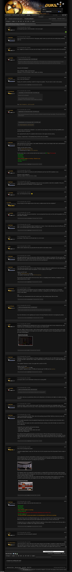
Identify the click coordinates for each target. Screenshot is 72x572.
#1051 (65, 27)
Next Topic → (64, 553)
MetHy (9, 447)
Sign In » (44, 9)
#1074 (65, 387)
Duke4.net (8, 15)
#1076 (65, 414)
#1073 (65, 377)
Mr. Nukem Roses (11, 542)
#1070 (65, 305)
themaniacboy (11, 288)
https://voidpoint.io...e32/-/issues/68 (27, 104)
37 (25, 21)
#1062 (65, 201)
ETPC (9, 27)
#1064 (65, 224)
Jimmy (9, 202)
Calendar (40, 16)
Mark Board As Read (10, 567)
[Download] (17, 553)
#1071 (65, 323)
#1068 (65, 266)
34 (18, 21)
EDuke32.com (16, 15)
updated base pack (25, 273)
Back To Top (29, 567)
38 (28, 21)
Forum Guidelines (52, 18)
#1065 (65, 236)
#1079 (65, 532)
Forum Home (24, 567)
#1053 (65, 47)
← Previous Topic (50, 553)
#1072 (65, 356)
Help (60, 11)
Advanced (63, 15)
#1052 (65, 36)
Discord (23, 15)
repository (53, 369)
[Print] (15, 553)
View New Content (61, 18)
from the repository (34, 150)
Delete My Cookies (18, 567)
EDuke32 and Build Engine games (15, 18)
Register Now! (49, 11)
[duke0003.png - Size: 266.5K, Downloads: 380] (25, 341)
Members (34, 15)
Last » (33, 21)
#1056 (65, 90)
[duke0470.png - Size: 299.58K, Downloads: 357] (24, 466)
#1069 (65, 287)
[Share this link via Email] (13, 553)
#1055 (65, 77)
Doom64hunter (11, 91)
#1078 (65, 501)
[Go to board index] (30, 6)
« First (13, 21)
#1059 (65, 170)
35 (20, 21)
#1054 (65, 57)
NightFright (10, 37)
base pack (27, 367)
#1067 (65, 255)
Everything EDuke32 (29, 18)
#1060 (65, 181)
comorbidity (10, 110)
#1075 (65, 403)
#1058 (65, 141)
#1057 (65, 109)
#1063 (65, 212)
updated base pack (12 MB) (26, 148)
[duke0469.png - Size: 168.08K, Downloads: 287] (25, 486)
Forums (28, 15)
